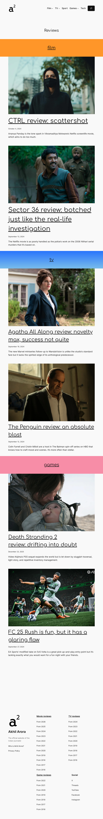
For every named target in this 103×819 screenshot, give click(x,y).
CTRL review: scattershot (48, 120)
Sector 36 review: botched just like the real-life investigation (49, 219)
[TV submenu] (59, 8)
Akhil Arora (17, 732)
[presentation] (51, 85)
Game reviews (44, 775)
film (51, 47)
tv (51, 259)
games (51, 464)
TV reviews (74, 716)
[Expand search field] (91, 8)
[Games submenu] (78, 8)
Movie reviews (44, 716)
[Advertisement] (51, 692)
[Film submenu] (52, 8)
